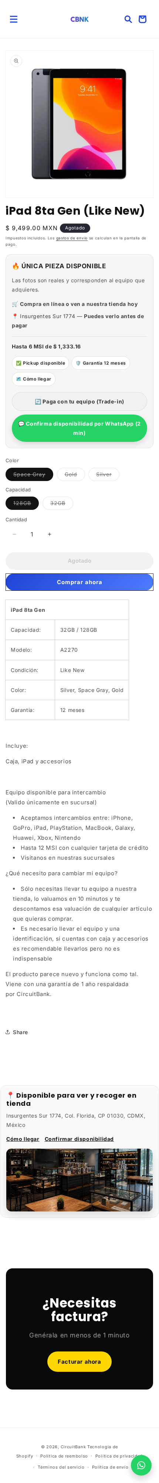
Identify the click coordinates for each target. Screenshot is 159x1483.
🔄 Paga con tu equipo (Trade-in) (79, 401)
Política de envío (110, 1467)
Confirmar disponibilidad (79, 1139)
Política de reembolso (64, 1456)
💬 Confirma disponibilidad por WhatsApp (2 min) (79, 428)
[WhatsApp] (141, 1465)
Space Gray (33, 476)
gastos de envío (72, 238)
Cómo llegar (23, 1139)
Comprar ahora (79, 582)
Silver (107, 476)
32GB (61, 505)
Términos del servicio (61, 1467)
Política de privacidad (119, 1456)
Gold (75, 476)
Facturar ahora (79, 1361)
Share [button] (20, 1032)
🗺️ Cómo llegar (33, 379)
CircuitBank (73, 1446)
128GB (26, 505)
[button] (14, 19)
